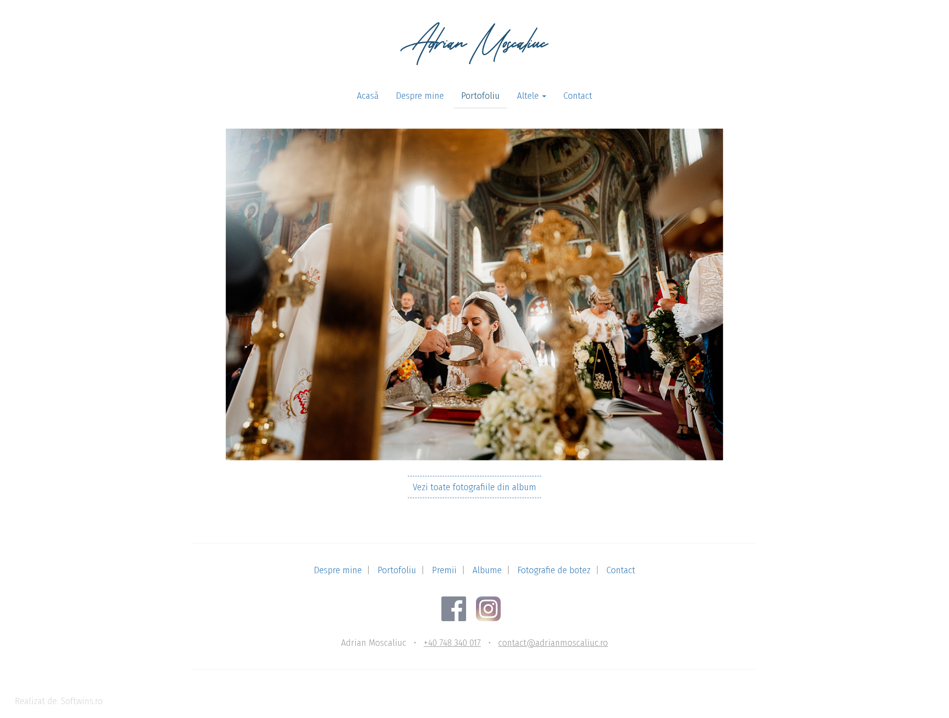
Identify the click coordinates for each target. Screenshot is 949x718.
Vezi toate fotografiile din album (474, 487)
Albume (487, 570)
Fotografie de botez (554, 570)
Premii (444, 570)
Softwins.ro (82, 701)
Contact (577, 95)
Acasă (368, 95)
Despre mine (420, 95)
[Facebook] (457, 608)
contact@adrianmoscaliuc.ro (553, 642)
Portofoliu (480, 95)
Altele (529, 95)
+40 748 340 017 (452, 642)
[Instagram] (492, 608)
